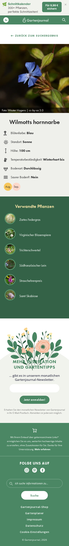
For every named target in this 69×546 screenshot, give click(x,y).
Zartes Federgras (29, 219)
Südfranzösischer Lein (32, 265)
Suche (34, 495)
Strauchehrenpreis (30, 281)
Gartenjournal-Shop (34, 507)
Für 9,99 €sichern (51, 7)
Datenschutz (34, 525)
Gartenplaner (34, 513)
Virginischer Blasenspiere (35, 235)
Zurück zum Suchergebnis (36, 35)
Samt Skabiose (28, 296)
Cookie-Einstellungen (34, 532)
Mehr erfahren (42, 449)
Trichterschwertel (29, 250)
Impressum (34, 519)
